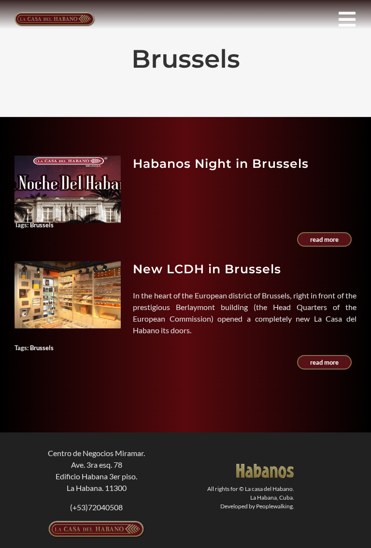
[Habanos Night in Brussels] (67, 189)
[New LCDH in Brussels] (67, 294)
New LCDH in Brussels (207, 269)
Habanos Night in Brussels (221, 163)
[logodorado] (265, 467)
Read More (324, 239)
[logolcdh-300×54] (96, 524)
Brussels (42, 225)
